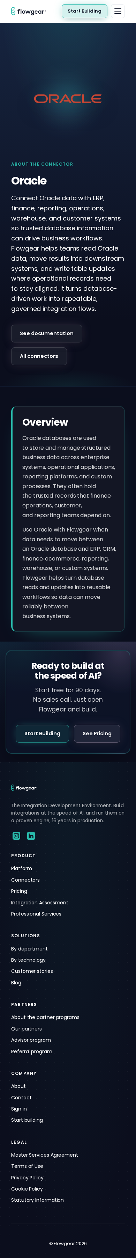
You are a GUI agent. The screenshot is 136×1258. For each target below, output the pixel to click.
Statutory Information (37, 1199)
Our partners (26, 1028)
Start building (27, 1119)
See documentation (47, 333)
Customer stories (32, 971)
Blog (16, 982)
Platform (21, 868)
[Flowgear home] (31, 11)
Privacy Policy (27, 1177)
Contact (21, 1097)
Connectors (25, 879)
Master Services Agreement (44, 1154)
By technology (28, 959)
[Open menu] (118, 11)
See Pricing (97, 733)
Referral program (31, 1051)
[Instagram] (16, 836)
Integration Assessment (39, 902)
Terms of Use (27, 1166)
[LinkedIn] (31, 836)
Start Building (84, 11)
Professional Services (36, 913)
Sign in (19, 1108)
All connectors (39, 356)
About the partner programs (45, 1017)
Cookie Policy (27, 1188)
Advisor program (31, 1039)
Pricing (19, 891)
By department (29, 948)
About (18, 1086)
